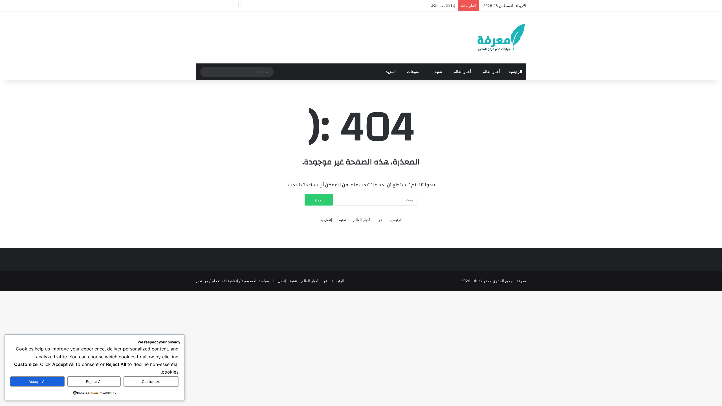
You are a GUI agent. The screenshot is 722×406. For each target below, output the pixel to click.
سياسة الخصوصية (255, 281)
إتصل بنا (326, 219)
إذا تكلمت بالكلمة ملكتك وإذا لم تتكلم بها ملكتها (418, 5)
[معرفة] (494, 37)
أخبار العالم (491, 72)
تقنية (438, 72)
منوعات (413, 72)
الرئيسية (515, 72)
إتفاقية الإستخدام (225, 281)
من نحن (202, 281)
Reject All (94, 381)
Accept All (37, 381)
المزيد (391, 72)
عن (379, 219)
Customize (151, 381)
